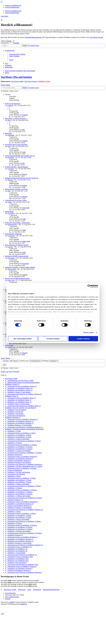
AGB (29, 589)
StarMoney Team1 (44, 81)
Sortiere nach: (24, 361)
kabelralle (11, 135)
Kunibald (11, 157)
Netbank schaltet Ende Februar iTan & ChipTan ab (21, 178)
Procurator (11, 258)
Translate (16, 43)
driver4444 (25, 208)
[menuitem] (17, 54)
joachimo (11, 169)
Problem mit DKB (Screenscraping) (16, 256)
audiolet (24, 141)
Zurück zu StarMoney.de (13, 5)
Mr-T (9, 120)
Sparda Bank (9, 211)
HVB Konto (9, 345)
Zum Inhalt (4, 16)
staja (9, 146)
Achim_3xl (11, 347)
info (23, 130)
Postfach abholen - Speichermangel (16, 167)
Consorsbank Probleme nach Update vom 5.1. (20, 156)
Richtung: (45, 361)
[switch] (41, 325)
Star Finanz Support (96, 37)
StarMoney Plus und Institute (16, 77)
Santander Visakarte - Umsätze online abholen (20, 267)
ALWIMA (11, 213)
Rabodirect (8, 133)
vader (24, 152)
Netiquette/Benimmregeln (33, 37)
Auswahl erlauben (53, 339)
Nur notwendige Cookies (23, 339)
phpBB (11, 602)
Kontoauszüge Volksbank (13, 234)
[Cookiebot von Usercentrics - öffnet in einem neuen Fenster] (89, 286)
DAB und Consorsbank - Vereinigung (17, 223)
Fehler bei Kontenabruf (12, 103)
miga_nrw (11, 280)
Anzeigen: (6, 361)
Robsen (10, 180)
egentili (10, 247)
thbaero (24, 174)
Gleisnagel (11, 236)
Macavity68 (12, 269)
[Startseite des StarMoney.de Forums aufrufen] (1, 2)
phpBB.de (23, 604)
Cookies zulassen (83, 339)
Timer (10, 202)
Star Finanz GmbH (17, 81)
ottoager (24, 196)
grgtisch (10, 105)
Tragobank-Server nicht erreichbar (16, 144)
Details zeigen (89, 332)
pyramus (25, 115)
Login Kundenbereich (12, 7)
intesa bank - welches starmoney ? (16, 118)
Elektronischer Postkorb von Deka (16, 189)
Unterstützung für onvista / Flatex (16, 200)
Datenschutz (37, 589)
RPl (9, 191)
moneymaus (26, 241)
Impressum (21, 589)
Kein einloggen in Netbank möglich (16, 245)
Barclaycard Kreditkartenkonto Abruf (17, 278)
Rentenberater (12, 224)
